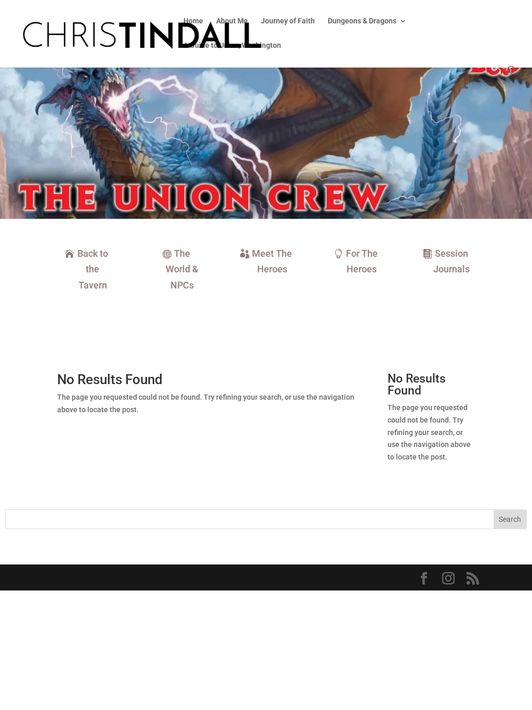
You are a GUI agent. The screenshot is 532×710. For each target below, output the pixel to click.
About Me (232, 21)
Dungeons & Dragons (362, 21)
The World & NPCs (182, 269)
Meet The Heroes (272, 261)
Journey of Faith (288, 21)
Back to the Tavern (92, 269)
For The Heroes (362, 261)
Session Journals (451, 261)
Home (193, 21)
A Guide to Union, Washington (232, 45)
